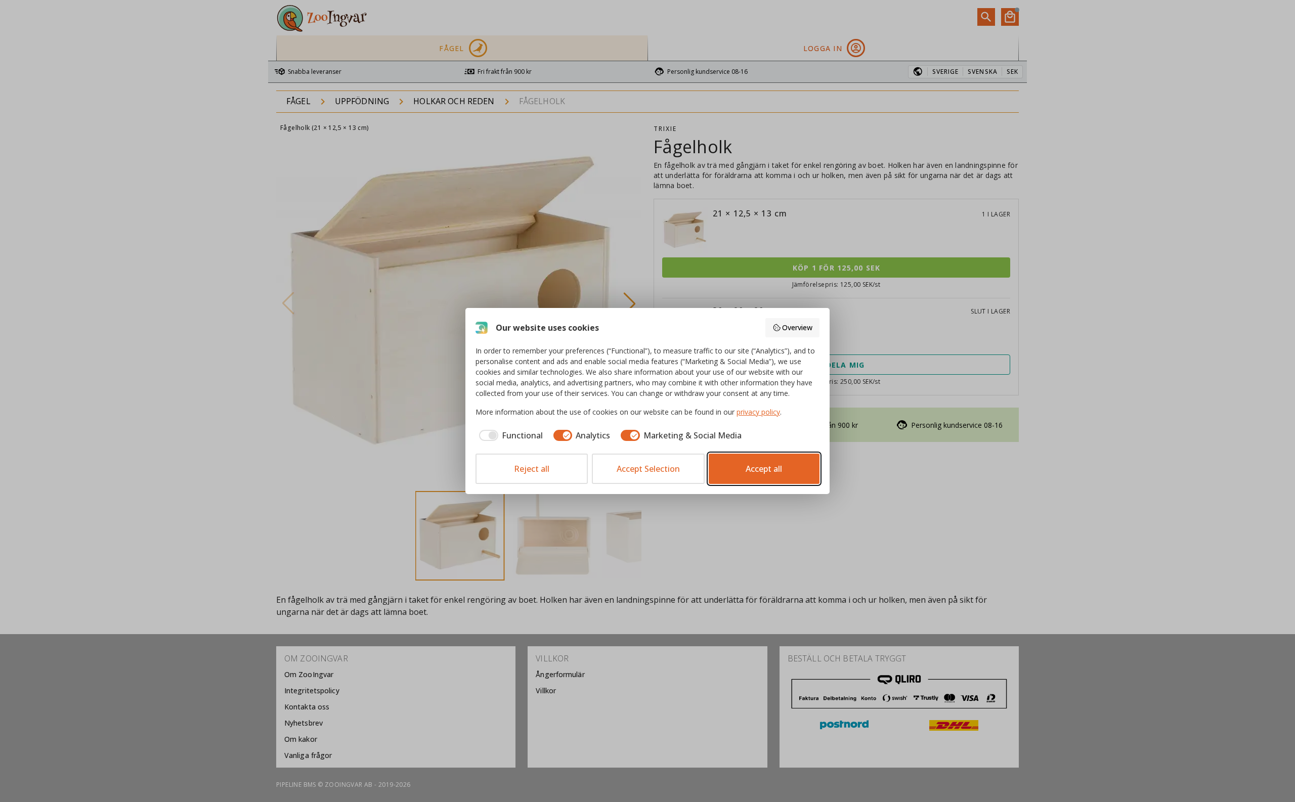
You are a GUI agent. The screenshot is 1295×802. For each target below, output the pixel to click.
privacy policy (758, 412)
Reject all (531, 468)
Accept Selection (648, 468)
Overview (797, 327)
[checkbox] (509, 435)
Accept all (764, 468)
